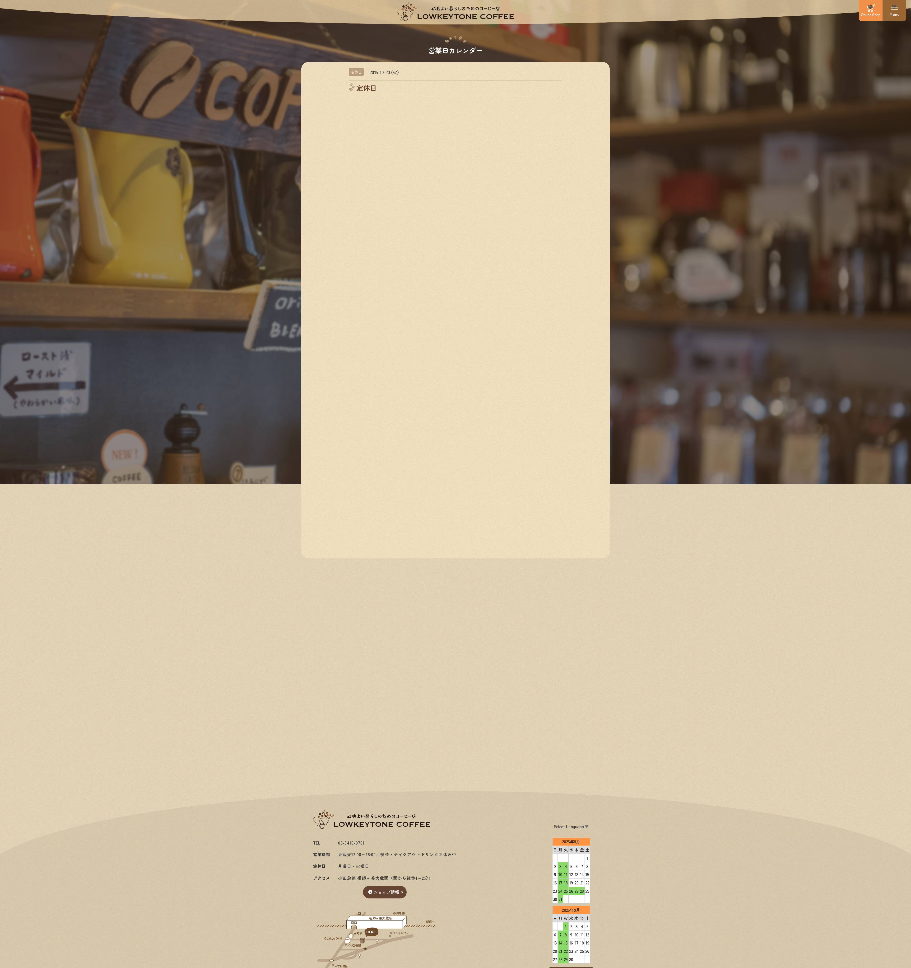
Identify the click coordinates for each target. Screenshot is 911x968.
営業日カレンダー (455, 50)
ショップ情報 (386, 892)
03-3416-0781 (351, 843)
